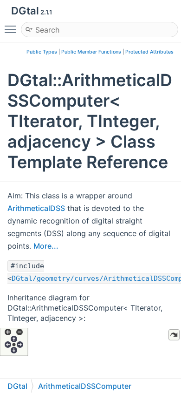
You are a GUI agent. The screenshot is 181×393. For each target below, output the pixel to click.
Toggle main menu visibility (12, 28)
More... (45, 246)
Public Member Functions (91, 52)
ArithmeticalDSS (36, 208)
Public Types (41, 52)
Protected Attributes (149, 52)
